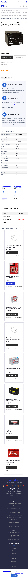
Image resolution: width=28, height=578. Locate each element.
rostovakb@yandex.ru (14, 491)
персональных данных (19, 573)
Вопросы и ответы (14, 564)
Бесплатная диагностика (14, 532)
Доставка (14, 548)
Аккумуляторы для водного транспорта (14, 518)
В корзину (10, 283)
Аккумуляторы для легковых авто (14, 504)
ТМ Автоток (14, 566)
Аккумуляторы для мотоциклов (14, 515)
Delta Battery (19, 134)
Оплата (14, 550)
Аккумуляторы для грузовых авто (14, 509)
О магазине (14, 556)
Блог (14, 569)
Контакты (14, 558)
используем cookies (6, 571)
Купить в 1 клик (20, 57)
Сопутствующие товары (14, 512)
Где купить (14, 561)
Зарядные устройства (14, 526)
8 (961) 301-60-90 (14, 489)
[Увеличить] (14, 38)
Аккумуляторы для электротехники (14, 523)
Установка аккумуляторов (14, 539)
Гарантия (14, 553)
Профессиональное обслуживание (14, 536)
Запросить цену (6, 57)
